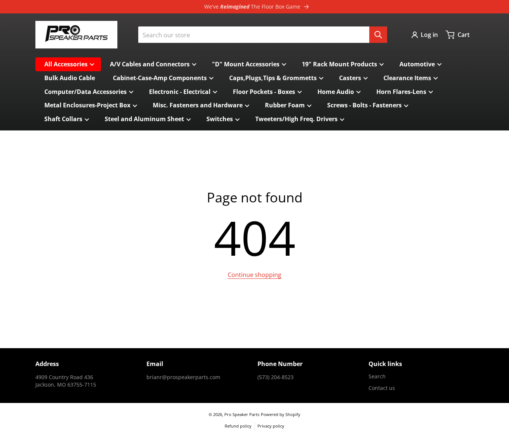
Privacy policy (270, 426)
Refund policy (238, 426)
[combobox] (262, 34)
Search (377, 376)
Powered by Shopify (280, 414)
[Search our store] (378, 34)
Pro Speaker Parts (241, 414)
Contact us (382, 387)
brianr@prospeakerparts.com (183, 377)
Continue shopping (254, 275)
